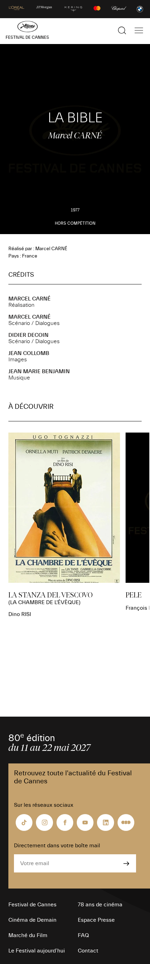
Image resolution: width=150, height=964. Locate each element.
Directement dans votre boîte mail (57, 845)
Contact (88, 951)
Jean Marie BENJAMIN (39, 371)
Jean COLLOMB (28, 353)
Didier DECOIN (28, 335)
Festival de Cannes (32, 904)
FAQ (83, 935)
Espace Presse (96, 920)
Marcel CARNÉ (29, 299)
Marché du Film (27, 935)
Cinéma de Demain (32, 920)
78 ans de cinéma (100, 904)
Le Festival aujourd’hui (36, 951)
